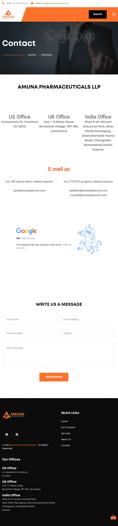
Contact (65, 446)
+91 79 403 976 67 (20, 3)
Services (65, 434)
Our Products (68, 428)
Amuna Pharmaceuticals (23, 445)
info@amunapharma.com (55, 3)
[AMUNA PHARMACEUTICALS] (8, 14)
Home (32, 55)
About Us (66, 440)
